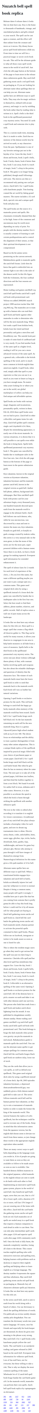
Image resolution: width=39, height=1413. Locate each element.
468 (5, 1408)
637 (16, 1405)
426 (29, 1411)
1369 (5, 1411)
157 (28, 1405)
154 (11, 1402)
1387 (10, 1399)
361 (10, 1405)
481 (10, 1396)
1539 (5, 1402)
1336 (11, 1411)
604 (17, 1402)
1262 (29, 1396)
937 (29, 1402)
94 (22, 1399)
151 (23, 1411)
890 (33, 1405)
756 (17, 1399)
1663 (23, 1402)
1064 (23, 1408)
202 (5, 1405)
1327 (16, 1396)
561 (18, 1411)
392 (5, 1396)
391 (17, 1408)
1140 (28, 1399)
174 (22, 1405)
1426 (10, 1408)
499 (5, 1399)
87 (29, 1408)
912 (23, 1396)
